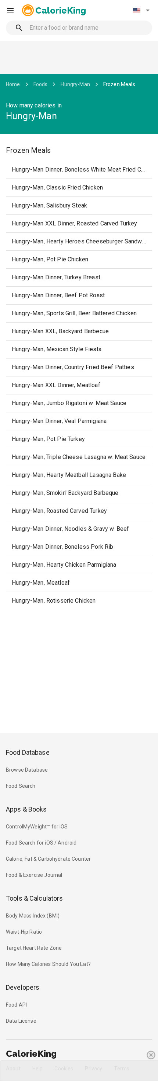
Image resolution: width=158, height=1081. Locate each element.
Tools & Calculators (34, 898)
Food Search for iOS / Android (41, 843)
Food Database (28, 752)
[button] (141, 10)
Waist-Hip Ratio (24, 932)
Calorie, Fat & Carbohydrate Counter (48, 859)
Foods (40, 84)
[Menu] (10, 10)
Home (13, 84)
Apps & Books (26, 809)
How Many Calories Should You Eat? (48, 964)
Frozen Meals (119, 84)
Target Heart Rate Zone (34, 948)
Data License (21, 1021)
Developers (22, 987)
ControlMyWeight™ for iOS (37, 827)
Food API (16, 1005)
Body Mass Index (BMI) (33, 916)
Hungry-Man (75, 84)
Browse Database (27, 770)
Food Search (21, 786)
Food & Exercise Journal (34, 875)
